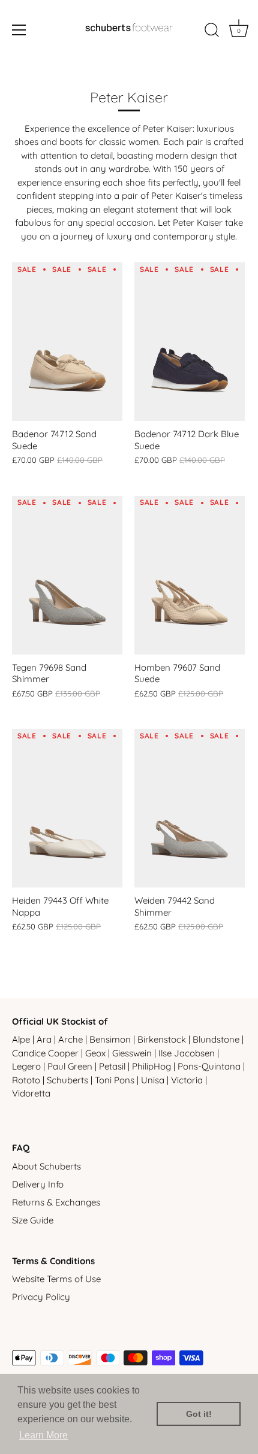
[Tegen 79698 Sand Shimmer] (67, 575)
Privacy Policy (41, 1296)
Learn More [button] (43, 1435)
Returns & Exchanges (56, 1202)
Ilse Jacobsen (186, 1053)
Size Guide (32, 1220)
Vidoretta (31, 1093)
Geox (95, 1053)
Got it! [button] (199, 1414)
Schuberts (67, 1080)
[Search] (212, 32)
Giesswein (132, 1053)
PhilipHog (151, 1066)
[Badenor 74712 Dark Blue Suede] (189, 341)
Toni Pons (114, 1080)
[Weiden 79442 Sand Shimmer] (189, 808)
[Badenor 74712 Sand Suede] (67, 341)
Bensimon (110, 1039)
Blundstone (216, 1039)
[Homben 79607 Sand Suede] (189, 575)
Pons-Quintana (209, 1066)
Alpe (21, 1039)
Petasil (112, 1066)
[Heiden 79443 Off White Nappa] (67, 808)
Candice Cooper (45, 1053)
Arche (70, 1039)
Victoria (187, 1080)
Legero (26, 1066)
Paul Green (69, 1066)
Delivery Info (38, 1184)
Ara (44, 1039)
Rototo (26, 1080)
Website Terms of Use (56, 1279)
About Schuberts (46, 1166)
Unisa (152, 1080)
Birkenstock (161, 1039)
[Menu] (19, 30)
